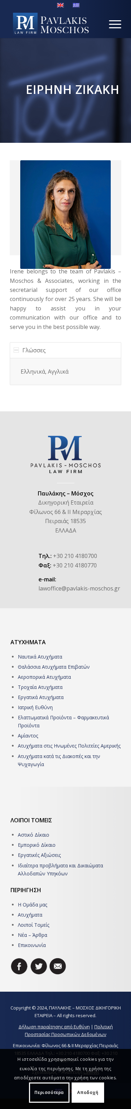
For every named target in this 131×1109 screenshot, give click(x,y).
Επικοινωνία (32, 945)
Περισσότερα (49, 1092)
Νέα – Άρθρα (32, 935)
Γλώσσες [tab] (34, 350)
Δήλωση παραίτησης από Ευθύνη (54, 1026)
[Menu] (111, 24)
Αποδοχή (87, 1092)
